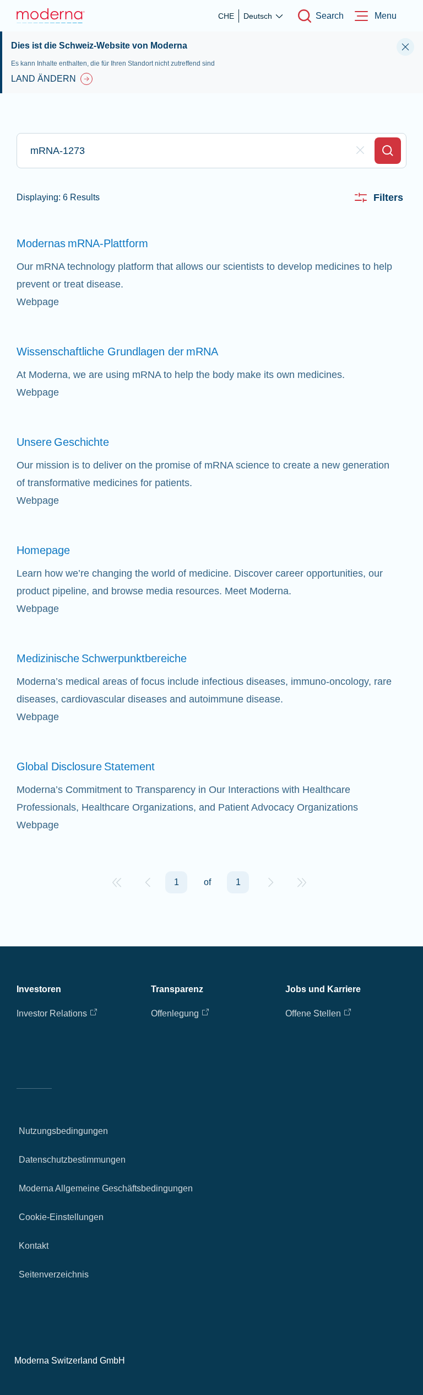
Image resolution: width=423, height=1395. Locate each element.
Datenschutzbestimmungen (72, 1159)
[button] (117, 882)
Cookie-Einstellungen (61, 1217)
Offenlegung (175, 1013)
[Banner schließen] (405, 47)
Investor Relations (52, 1013)
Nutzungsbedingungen (63, 1131)
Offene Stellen (313, 1013)
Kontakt (33, 1245)
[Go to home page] (50, 16)
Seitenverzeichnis (54, 1274)
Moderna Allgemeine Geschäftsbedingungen (106, 1188)
